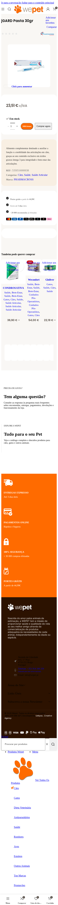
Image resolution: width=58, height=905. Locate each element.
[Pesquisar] (9, 9)
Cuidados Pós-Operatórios (33, 298)
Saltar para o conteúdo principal (38, 2)
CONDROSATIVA (13, 288)
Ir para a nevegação (11, 2)
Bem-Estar (17, 292)
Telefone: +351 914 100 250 (31, 669)
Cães (20, 175)
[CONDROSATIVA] (13, 272)
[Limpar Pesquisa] (46, 744)
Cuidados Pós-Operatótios (33, 308)
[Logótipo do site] (28, 13)
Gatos (6, 299)
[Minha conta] (48, 9)
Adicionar (27, 126)
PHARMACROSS (24, 179)
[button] (33, 269)
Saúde (27, 175)
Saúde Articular (40, 175)
